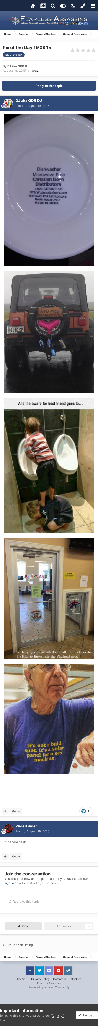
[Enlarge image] (49, 189)
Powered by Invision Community (49, 987)
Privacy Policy (40, 979)
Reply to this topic (49, 86)
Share (24, 926)
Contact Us (60, 979)
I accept (88, 1015)
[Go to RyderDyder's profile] (8, 828)
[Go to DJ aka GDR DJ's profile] (8, 103)
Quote (16, 811)
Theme (21, 979)
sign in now (13, 883)
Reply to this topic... (27, 901)
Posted (32, 106)
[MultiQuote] (5, 811)
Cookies (76, 979)
